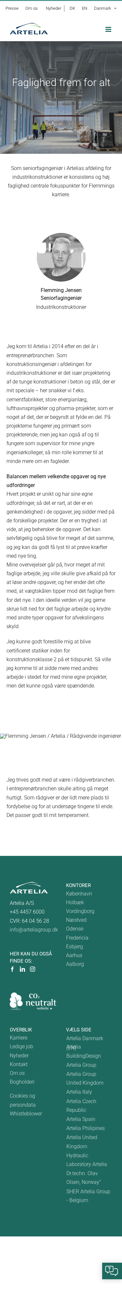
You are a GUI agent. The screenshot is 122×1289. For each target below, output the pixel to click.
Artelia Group (81, 1065)
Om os (17, 1073)
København (79, 894)
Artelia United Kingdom (81, 1141)
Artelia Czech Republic (81, 1105)
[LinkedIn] (22, 969)
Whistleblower (26, 1114)
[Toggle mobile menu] (108, 29)
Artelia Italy (79, 1092)
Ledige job (21, 1046)
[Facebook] (12, 969)
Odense (74, 929)
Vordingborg (80, 911)
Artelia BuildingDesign (83, 1051)
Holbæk (75, 902)
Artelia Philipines (85, 1128)
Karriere (18, 1038)
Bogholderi (22, 1082)
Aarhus (74, 955)
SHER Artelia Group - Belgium (88, 1195)
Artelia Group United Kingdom (84, 1078)
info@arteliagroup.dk (34, 930)
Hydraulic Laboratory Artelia (86, 1159)
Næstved (76, 920)
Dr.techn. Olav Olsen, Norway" (83, 1177)
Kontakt (19, 1064)
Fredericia (77, 938)
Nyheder (19, 1055)
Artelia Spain (80, 1119)
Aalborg (75, 964)
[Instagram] (32, 969)
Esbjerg (74, 946)
